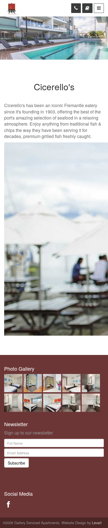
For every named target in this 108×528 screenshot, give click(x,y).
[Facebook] (8, 504)
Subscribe (16, 463)
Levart (97, 522)
